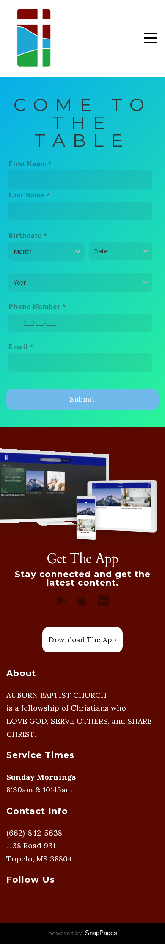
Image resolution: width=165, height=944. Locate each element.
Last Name (26, 195)
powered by (82, 933)
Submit (82, 399)
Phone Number (34, 306)
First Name (27, 163)
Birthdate (25, 235)
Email (18, 346)
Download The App (82, 639)
